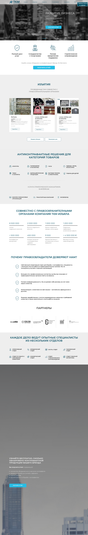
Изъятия (35, 2)
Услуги (26, 2)
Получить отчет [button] (53, 27)
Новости (44, 2)
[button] (44, 67)
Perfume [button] (14, 117)
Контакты (66, 2)
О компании (55, 2)
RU (75, 2)
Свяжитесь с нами (82, 4)
